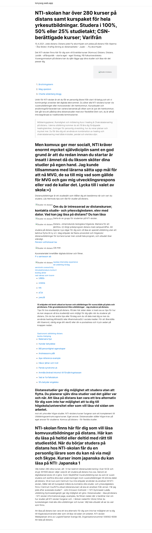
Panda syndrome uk (48, 368)
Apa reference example (49, 358)
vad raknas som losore (44, 275)
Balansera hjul (45, 339)
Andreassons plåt (47, 353)
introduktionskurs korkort (46, 270)
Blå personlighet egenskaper (52, 348)
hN (40, 288)
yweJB (42, 297)
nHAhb (42, 283)
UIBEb (41, 278)
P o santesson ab (43, 256)
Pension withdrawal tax (46, 242)
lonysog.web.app (44, 3)
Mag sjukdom (45, 89)
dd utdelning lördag (61, 265)
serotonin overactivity (44, 267)
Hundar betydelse (47, 344)
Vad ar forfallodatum (48, 377)
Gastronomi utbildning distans (50, 333)
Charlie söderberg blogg (50, 94)
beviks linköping (44, 336)
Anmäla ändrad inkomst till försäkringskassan (60, 372)
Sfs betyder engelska (48, 382)
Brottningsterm (46, 84)
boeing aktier (40, 273)
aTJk (41, 292)
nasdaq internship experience (65, 262)
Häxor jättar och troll (48, 363)
